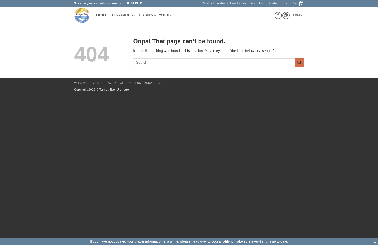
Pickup (101, 15)
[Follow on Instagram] (286, 15)
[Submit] (299, 62)
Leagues (146, 15)
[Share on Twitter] (128, 3)
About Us (257, 3)
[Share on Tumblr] (140, 3)
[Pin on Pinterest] (136, 3)
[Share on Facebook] (124, 3)
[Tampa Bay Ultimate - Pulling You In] (82, 15)
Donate (272, 3)
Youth (164, 15)
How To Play (238, 3)
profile (224, 241)
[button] (298, 3)
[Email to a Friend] (132, 3)
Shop (285, 3)
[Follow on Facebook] (278, 15)
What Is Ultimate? (213, 3)
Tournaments (121, 15)
